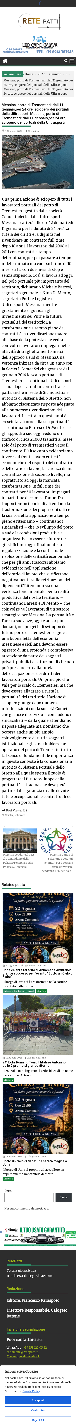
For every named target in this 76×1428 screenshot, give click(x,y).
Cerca (8, 1190)
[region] (38, 1396)
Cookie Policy (31, 1391)
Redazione (34, 131)
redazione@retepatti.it (23, 1352)
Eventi (30, 991)
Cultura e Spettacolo (14, 991)
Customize (38, 1410)
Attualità (9, 815)
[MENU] (72, 60)
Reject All (38, 1420)
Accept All (38, 1400)
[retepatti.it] (5, 60)
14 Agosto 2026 (14, 1057)
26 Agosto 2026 (14, 965)
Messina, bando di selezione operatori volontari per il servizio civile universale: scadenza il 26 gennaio (57, 863)
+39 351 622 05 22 (35, 1347)
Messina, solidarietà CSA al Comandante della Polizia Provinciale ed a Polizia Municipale (18, 861)
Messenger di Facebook (23, 1356)
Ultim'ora (20, 815)
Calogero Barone (36, 965)
